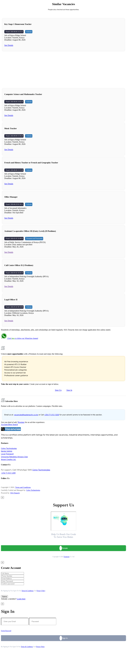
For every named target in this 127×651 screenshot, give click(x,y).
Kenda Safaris (6, 451)
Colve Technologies (9, 448)
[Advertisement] (63, 69)
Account (4, 424)
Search (15, 424)
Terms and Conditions (23, 487)
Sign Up (58, 390)
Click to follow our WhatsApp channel (22, 338)
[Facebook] (1, 483)
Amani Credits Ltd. (8, 459)
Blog (10, 424)
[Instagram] (2, 483)
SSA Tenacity (15, 493)
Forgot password (6, 631)
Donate (65, 548)
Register (21, 422)
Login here (21, 599)
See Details (8, 45)
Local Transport (7, 454)
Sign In (69, 390)
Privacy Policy (41, 591)
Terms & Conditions (27, 591)
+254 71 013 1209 (51, 415)
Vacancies (66, 557)
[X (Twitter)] (5, 483)
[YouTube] (4, 483)
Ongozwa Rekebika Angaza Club (14, 457)
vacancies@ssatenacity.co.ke (26, 415)
